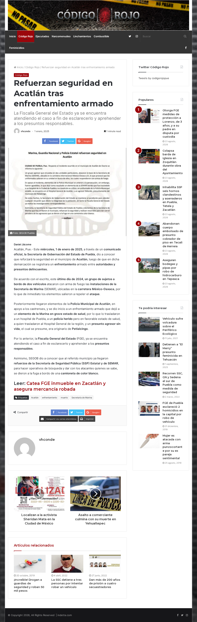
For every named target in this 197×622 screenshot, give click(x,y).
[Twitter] (130, 36)
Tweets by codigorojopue (154, 78)
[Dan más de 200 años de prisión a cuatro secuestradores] (105, 564)
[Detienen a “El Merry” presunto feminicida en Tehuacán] (149, 350)
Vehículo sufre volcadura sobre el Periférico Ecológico (173, 326)
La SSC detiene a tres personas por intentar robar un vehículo (67, 583)
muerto (64, 397)
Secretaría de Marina (82, 397)
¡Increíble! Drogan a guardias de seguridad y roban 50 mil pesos (29, 585)
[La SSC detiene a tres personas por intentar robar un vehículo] (67, 564)
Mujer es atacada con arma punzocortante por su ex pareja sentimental (172, 447)
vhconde (25, 131)
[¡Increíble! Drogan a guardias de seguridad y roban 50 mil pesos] (30, 564)
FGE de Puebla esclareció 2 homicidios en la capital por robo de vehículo (173, 412)
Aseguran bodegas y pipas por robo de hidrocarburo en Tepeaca (172, 269)
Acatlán (34, 397)
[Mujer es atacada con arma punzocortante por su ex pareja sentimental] (149, 441)
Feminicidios (16, 47)
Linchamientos (82, 36)
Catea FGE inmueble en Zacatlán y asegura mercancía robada (60, 386)
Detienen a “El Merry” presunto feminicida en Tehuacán (173, 352)
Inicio (12, 36)
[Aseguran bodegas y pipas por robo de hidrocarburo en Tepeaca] (149, 265)
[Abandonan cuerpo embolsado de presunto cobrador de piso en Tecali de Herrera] (149, 229)
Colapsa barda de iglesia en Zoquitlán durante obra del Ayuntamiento (173, 162)
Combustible (101, 36)
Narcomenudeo (61, 36)
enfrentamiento (49, 397)
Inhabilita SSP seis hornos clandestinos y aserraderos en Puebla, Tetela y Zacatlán (172, 198)
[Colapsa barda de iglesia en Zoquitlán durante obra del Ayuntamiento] (149, 156)
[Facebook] (185, 48)
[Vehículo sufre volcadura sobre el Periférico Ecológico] (149, 324)
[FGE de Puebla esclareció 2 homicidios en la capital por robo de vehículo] (149, 408)
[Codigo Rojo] (98, 15)
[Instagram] (136, 36)
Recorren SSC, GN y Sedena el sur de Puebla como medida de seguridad (173, 383)
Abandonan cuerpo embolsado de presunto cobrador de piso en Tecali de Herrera (173, 235)
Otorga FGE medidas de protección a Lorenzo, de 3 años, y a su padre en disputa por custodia (172, 123)
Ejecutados (42, 36)
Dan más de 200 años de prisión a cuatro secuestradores (104, 583)
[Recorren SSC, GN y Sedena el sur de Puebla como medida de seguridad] (149, 379)
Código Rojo (25, 36)
